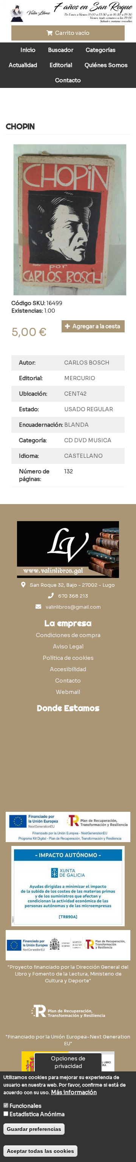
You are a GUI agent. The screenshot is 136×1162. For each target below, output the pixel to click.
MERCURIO (79, 378)
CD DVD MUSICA (87, 440)
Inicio (28, 50)
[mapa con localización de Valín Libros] (68, 753)
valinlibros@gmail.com (73, 607)
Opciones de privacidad (68, 1062)
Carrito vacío (72, 33)
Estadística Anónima (37, 1114)
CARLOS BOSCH (87, 362)
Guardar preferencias (34, 1129)
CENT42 (75, 393)
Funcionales (25, 1105)
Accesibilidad (68, 669)
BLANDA (76, 424)
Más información (74, 1092)
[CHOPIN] (70, 219)
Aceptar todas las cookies (40, 1151)
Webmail (68, 692)
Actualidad (23, 65)
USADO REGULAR (88, 409)
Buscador (60, 50)
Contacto (68, 80)
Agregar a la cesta (95, 326)
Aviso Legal (68, 646)
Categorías (101, 50)
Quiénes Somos (106, 65)
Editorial (60, 65)
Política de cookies (68, 658)
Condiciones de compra (68, 635)
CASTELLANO (83, 456)
